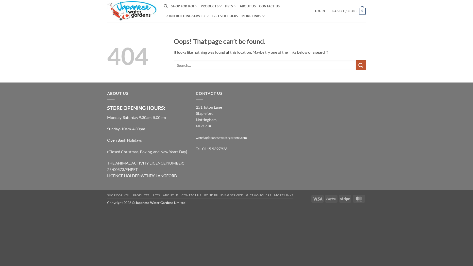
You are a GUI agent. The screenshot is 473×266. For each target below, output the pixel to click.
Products (210, 6)
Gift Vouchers (225, 16)
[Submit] (361, 65)
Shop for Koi (182, 6)
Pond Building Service (185, 16)
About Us (248, 6)
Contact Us (269, 6)
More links (251, 16)
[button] (320, 11)
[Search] (166, 6)
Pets (229, 6)
